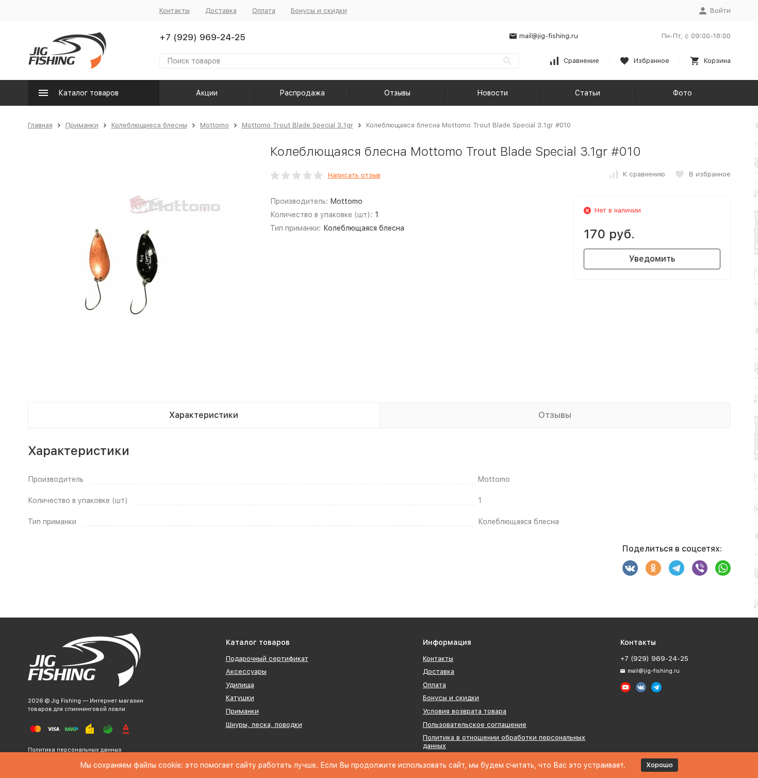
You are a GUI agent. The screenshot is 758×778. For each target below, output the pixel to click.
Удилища (240, 685)
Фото (682, 93)
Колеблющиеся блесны (149, 125)
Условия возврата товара (464, 711)
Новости (492, 93)
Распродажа (302, 93)
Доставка (221, 10)
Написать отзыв (354, 175)
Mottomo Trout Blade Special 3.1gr (297, 125)
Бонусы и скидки (319, 10)
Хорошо (659, 765)
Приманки (81, 125)
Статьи (587, 93)
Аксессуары (246, 671)
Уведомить (652, 259)
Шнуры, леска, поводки (264, 724)
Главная (40, 125)
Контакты (174, 10)
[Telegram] (676, 568)
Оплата (263, 10)
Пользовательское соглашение (474, 724)
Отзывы (397, 93)
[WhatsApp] (723, 568)
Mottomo (214, 125)
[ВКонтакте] (630, 568)
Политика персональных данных (75, 750)
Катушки (240, 698)
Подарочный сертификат (267, 658)
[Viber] (699, 568)
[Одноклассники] (653, 568)
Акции (207, 93)
